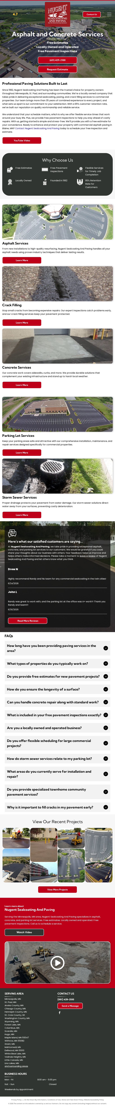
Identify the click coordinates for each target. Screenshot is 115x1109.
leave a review (88, 556)
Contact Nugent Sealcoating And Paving (37, 128)
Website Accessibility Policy (94, 1100)
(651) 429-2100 (66, 999)
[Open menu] (109, 14)
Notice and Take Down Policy (72, 1100)
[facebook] (60, 1013)
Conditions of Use (53, 1100)
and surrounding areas (16, 1066)
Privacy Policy (16, 1100)
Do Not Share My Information (35, 1100)
